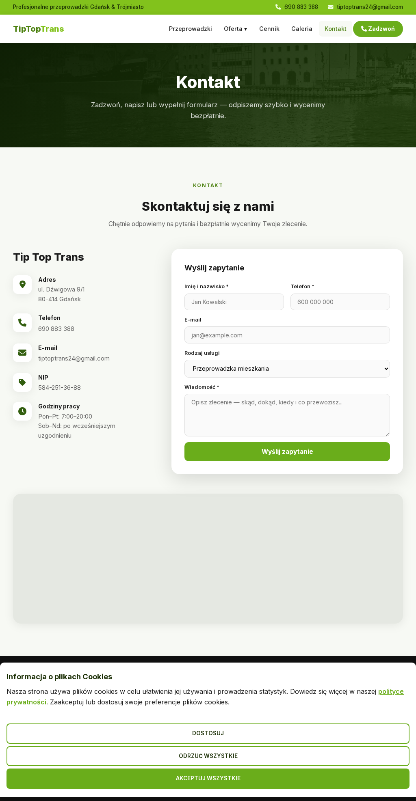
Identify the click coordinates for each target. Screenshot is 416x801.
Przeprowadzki (190, 28)
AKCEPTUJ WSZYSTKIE (208, 778)
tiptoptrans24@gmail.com (369, 7)
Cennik (269, 28)
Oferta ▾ (235, 28)
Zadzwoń (381, 28)
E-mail (193, 320)
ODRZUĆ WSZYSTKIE (208, 756)
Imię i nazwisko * (206, 286)
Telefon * (302, 286)
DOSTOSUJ (208, 733)
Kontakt (336, 28)
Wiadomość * (201, 387)
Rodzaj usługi (202, 353)
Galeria (301, 28)
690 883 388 (300, 7)
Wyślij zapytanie (287, 452)
